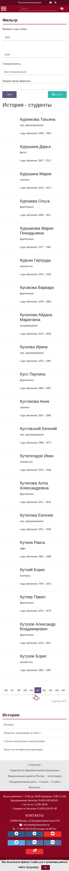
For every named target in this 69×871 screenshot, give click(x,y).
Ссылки (43, 781)
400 (31, 690)
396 (6, 690)
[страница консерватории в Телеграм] (16, 834)
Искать (58, 95)
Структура (34, 764)
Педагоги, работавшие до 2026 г (22, 732)
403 (50, 690)
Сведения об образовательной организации (34, 770)
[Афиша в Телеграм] (34, 851)
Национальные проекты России (26, 776)
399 (25, 690)
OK (45, 867)
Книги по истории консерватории (23, 749)
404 (57, 690)
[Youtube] (52, 834)
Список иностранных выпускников (24, 741)
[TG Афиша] (34, 834)
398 (18, 690)
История (9, 724)
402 (44, 690)
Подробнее (32, 867)
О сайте (55, 781)
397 (12, 690)
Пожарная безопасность (22, 781)
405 (63, 690)
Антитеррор (54, 776)
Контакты (34, 787)
